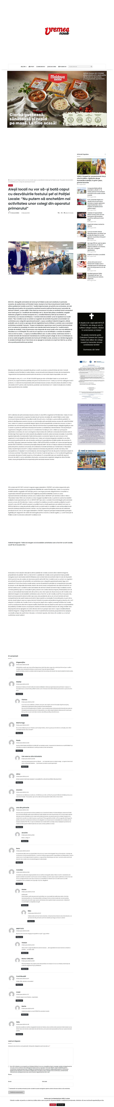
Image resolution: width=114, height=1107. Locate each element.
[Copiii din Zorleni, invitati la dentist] (81, 226)
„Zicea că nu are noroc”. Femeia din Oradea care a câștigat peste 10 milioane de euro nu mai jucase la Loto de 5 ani (96, 265)
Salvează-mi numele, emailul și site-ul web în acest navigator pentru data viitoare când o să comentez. (40, 1088)
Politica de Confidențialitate (86, 1104)
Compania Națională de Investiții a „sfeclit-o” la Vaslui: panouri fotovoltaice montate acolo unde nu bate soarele (96, 191)
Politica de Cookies (100, 1104)
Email (9, 1081)
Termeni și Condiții (73, 1104)
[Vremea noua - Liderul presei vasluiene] (57, 31)
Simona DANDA (15, 213)
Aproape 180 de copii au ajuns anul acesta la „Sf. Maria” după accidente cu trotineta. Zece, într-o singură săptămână (96, 246)
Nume (10, 1074)
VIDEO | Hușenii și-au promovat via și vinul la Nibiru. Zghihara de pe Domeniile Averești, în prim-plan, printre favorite (91, 179)
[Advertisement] (57, 11)
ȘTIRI (23, 66)
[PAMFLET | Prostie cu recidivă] (81, 257)
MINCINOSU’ (41, 66)
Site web (44, 1081)
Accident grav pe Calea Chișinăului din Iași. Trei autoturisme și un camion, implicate (95, 276)
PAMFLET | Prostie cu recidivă (96, 254)
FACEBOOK (63, 66)
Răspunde (19, 674)
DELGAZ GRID (52, 66)
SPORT (32, 66)
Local (15, 180)
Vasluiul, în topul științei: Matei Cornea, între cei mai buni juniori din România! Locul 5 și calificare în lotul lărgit (95, 216)
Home (11, 180)
